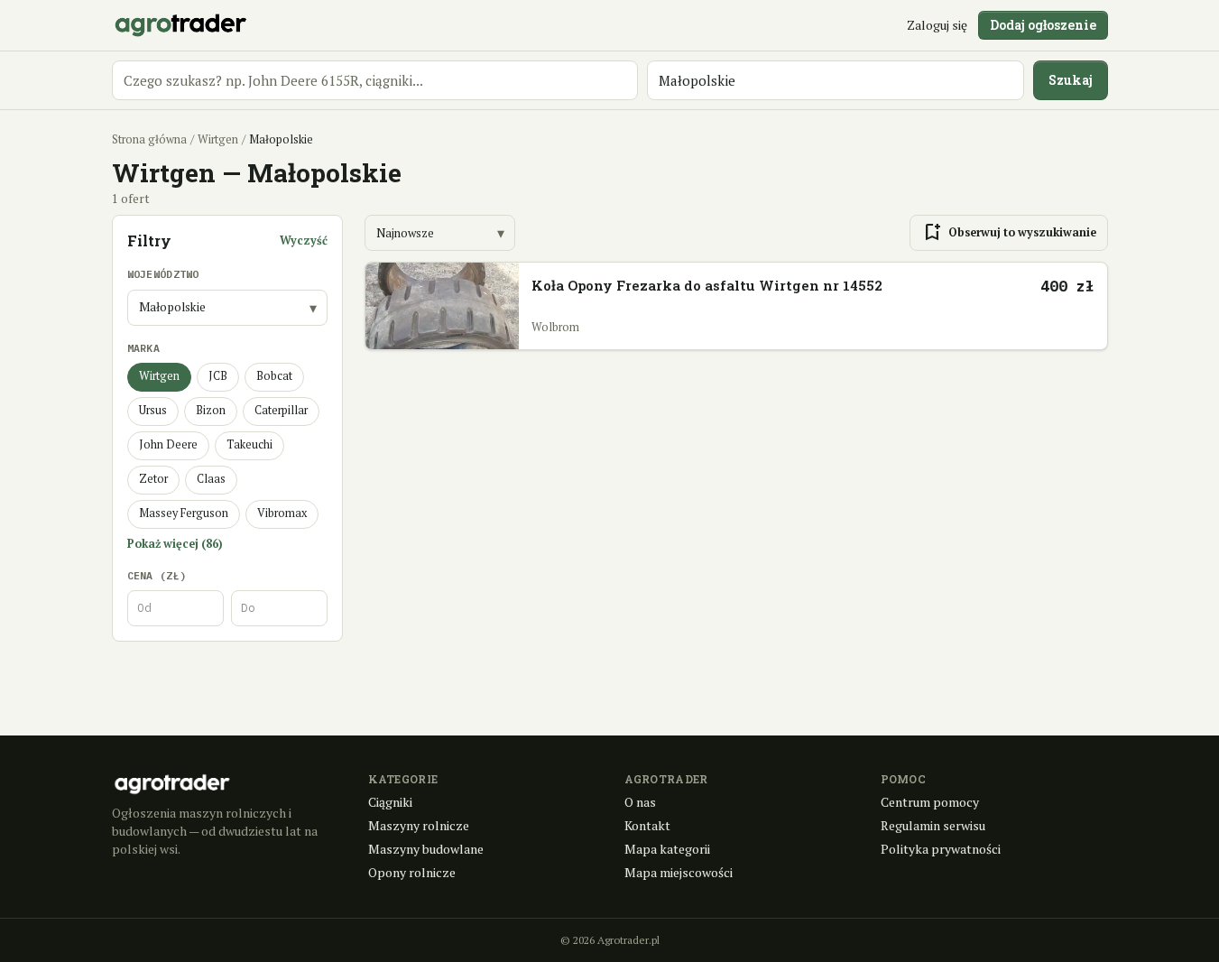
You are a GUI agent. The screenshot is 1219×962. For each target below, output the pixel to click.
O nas (640, 801)
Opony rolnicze (412, 872)
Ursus (153, 410)
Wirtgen (218, 139)
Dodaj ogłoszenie (1043, 24)
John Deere (168, 444)
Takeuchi (249, 444)
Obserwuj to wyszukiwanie (1008, 232)
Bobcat (274, 376)
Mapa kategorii (667, 848)
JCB (217, 376)
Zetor (153, 478)
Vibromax (282, 513)
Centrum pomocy (930, 801)
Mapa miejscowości (678, 872)
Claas (211, 478)
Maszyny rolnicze (418, 825)
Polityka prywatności (941, 848)
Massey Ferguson (183, 513)
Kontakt (647, 825)
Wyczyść (304, 240)
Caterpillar (281, 410)
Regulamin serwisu (933, 825)
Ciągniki (390, 801)
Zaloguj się (937, 24)
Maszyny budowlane (426, 848)
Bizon (211, 410)
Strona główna (149, 139)
